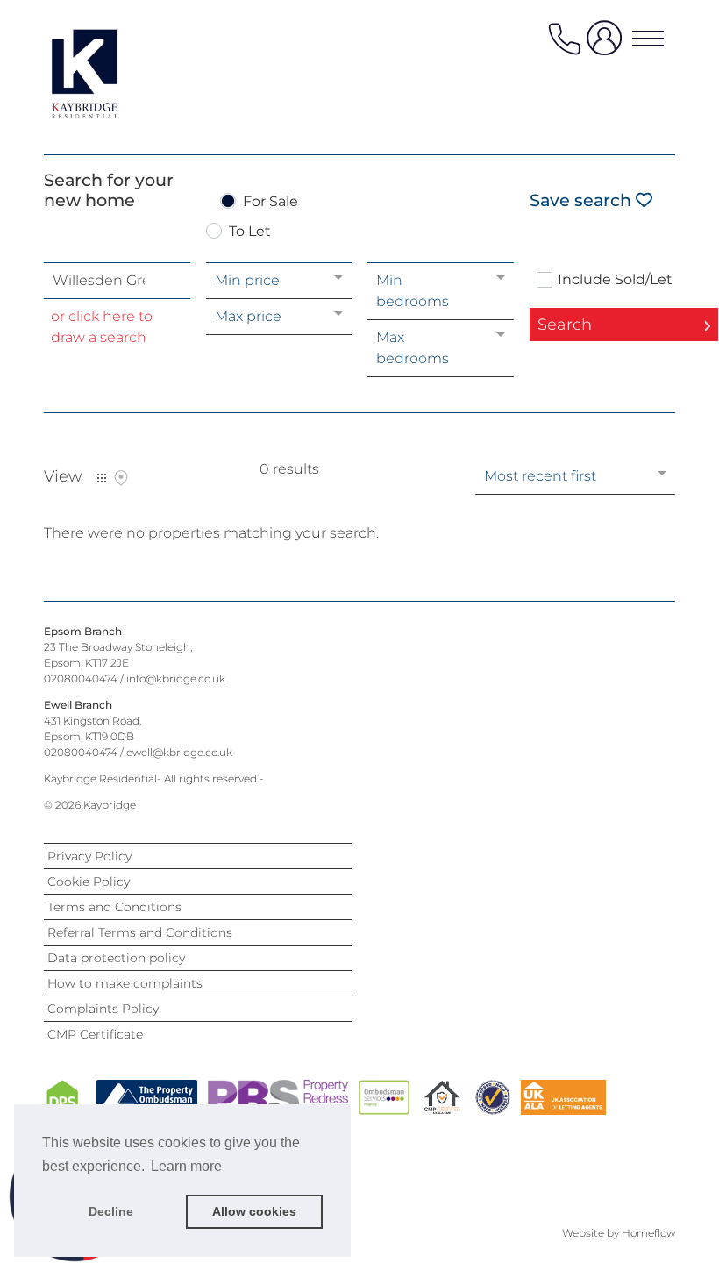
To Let (250, 232)
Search (564, 324)
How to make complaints (125, 983)
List (102, 478)
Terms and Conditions (114, 907)
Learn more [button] (186, 1166)
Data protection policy (116, 958)
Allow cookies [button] (254, 1211)
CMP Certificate (95, 1034)
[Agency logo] (114, 73)
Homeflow (648, 1232)
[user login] (608, 45)
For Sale (270, 202)
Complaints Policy (103, 1009)
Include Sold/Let (615, 280)
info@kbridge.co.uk (175, 678)
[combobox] (117, 280)
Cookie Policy (88, 881)
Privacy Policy (89, 856)
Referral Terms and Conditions (139, 932)
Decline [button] (111, 1211)
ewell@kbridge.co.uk (179, 752)
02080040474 (80, 678)
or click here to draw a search (102, 327)
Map (121, 478)
